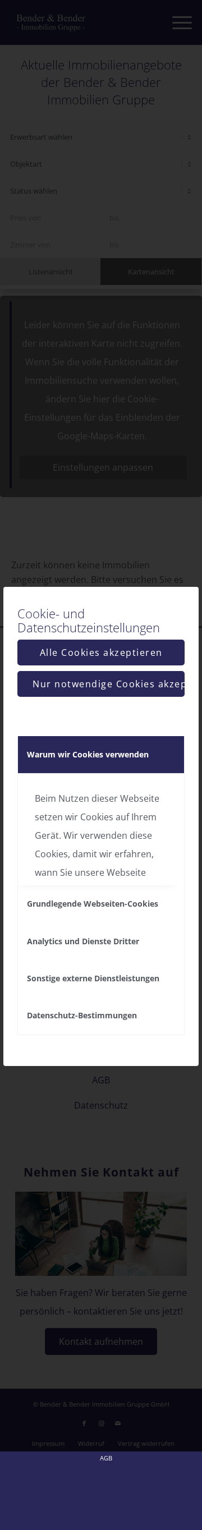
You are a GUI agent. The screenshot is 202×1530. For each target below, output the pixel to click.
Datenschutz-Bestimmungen (82, 1015)
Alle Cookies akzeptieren (101, 652)
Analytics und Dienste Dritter (83, 941)
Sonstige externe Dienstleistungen (93, 978)
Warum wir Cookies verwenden (88, 754)
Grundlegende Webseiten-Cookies (92, 903)
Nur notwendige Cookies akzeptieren (109, 684)
